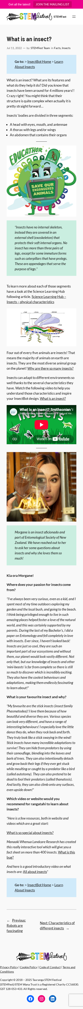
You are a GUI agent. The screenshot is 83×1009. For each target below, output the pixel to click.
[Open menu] (74, 16)
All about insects (35, 872)
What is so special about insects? (30, 833)
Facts (57, 48)
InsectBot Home (39, 61)
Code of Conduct (50, 967)
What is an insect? (53, 398)
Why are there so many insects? (50, 368)
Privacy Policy (9, 967)
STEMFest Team (40, 48)
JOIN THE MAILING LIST (52, 4)
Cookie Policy (28, 967)
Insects (66, 48)
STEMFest (60, 16)
